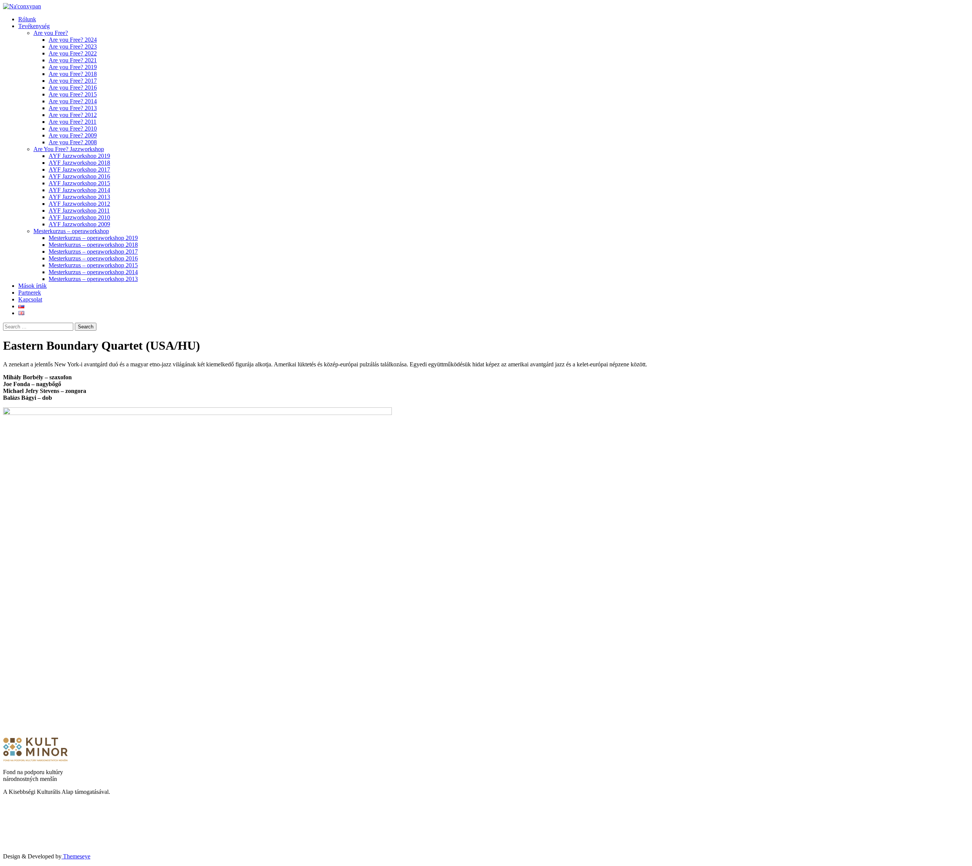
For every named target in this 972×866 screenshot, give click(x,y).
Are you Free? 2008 (73, 142)
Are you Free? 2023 (73, 46)
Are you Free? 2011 (72, 121)
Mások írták (32, 285)
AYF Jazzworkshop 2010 (79, 217)
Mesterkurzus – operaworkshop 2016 (93, 258)
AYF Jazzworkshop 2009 (79, 224)
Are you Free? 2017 (73, 80)
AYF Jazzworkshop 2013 (79, 197)
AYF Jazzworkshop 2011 (79, 210)
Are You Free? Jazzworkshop (68, 149)
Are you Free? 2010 (73, 128)
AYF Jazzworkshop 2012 (79, 203)
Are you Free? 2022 (73, 53)
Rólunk (27, 19)
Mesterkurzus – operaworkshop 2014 (93, 272)
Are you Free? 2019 (73, 67)
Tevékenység (34, 26)
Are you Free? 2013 (73, 108)
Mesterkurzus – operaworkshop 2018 (93, 244)
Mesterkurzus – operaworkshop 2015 (93, 265)
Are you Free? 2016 (73, 87)
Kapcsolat (30, 299)
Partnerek (29, 292)
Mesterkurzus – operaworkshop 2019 (93, 238)
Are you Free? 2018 (73, 74)
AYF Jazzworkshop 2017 (79, 169)
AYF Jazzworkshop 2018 (79, 162)
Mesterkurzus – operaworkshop (71, 231)
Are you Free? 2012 (73, 115)
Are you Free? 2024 (73, 39)
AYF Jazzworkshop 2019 (79, 156)
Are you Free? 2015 (73, 94)
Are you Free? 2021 (73, 60)
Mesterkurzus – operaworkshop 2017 (93, 251)
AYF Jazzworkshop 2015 (79, 183)
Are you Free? (50, 33)
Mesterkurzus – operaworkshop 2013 (93, 279)
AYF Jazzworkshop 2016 (79, 176)
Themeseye (76, 856)
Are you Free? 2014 (73, 101)
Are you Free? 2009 (73, 135)
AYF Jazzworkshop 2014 (79, 190)
